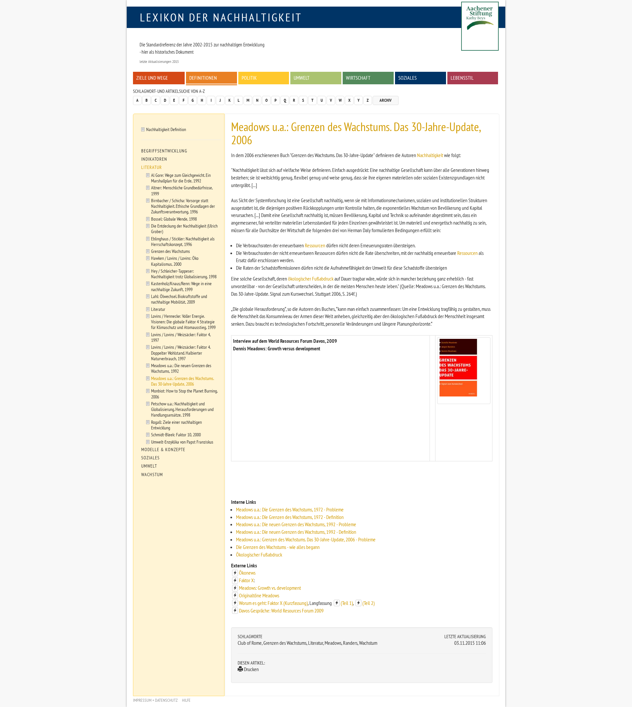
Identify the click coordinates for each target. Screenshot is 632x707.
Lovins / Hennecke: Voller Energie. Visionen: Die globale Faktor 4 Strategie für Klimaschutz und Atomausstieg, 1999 (183, 322)
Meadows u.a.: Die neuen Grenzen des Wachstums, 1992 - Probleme (296, 524)
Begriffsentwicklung (164, 151)
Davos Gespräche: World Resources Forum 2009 (281, 610)
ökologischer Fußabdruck (310, 278)
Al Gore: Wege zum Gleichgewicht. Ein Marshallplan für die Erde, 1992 (181, 178)
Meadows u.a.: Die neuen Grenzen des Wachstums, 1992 (181, 368)
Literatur (151, 167)
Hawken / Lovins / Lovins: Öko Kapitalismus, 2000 (174, 261)
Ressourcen (315, 245)
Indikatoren (154, 159)
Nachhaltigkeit (430, 155)
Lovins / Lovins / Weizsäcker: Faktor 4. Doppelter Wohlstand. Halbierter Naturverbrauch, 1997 (181, 353)
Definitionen (203, 77)
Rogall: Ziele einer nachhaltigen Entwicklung (176, 425)
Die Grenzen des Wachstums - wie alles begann (278, 547)
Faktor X (246, 580)
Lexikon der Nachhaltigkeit (221, 17)
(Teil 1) (347, 603)
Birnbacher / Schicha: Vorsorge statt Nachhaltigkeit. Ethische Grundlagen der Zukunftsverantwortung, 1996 (183, 206)
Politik (249, 77)
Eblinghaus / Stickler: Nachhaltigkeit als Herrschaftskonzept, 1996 (183, 241)
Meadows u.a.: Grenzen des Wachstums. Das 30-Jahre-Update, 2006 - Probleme (306, 539)
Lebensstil (462, 77)
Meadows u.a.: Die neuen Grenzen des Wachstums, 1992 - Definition (296, 532)
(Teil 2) (368, 603)
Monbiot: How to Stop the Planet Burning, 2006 (184, 393)
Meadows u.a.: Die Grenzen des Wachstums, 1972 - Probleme (290, 509)
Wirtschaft (358, 77)
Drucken (251, 669)
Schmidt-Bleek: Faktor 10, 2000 (176, 434)
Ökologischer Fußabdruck (259, 554)
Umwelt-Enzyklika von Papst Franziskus (182, 442)
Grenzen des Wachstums (170, 251)
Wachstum (152, 474)
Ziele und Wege (152, 77)
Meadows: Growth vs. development (270, 588)
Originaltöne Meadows (259, 595)
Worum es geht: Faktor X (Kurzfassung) (273, 603)
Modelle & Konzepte (163, 449)
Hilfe (186, 700)
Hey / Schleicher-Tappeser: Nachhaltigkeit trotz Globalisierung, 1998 (184, 274)
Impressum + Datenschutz (155, 700)
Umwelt (301, 77)
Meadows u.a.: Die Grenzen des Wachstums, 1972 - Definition (290, 517)
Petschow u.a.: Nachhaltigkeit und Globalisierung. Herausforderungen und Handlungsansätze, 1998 (182, 409)
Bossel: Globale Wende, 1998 (174, 219)
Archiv (386, 100)
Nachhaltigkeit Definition (166, 129)
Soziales (407, 77)
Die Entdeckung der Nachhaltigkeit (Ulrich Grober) (184, 228)
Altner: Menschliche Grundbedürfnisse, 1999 (182, 190)
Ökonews (247, 572)
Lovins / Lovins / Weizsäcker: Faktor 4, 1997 (181, 337)
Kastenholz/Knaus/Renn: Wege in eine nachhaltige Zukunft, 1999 (181, 286)
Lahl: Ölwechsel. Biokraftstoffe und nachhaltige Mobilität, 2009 (179, 299)
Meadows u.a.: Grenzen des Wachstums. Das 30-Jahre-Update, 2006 (182, 381)
